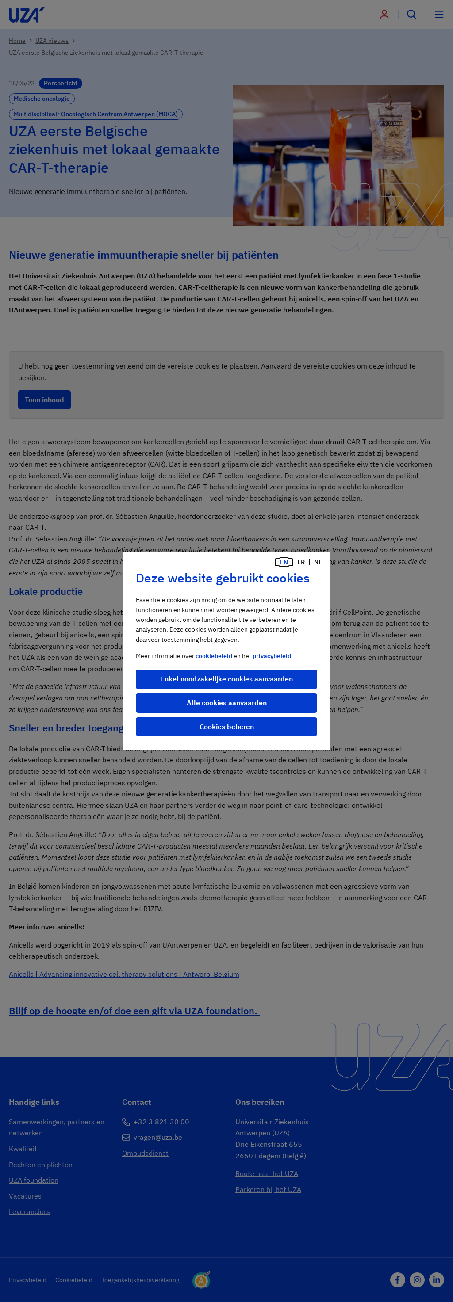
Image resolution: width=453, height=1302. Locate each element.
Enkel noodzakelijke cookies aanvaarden (226, 678)
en (284, 562)
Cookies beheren (227, 726)
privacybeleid (272, 656)
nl (318, 562)
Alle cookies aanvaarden (227, 702)
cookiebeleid (214, 656)
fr (301, 562)
